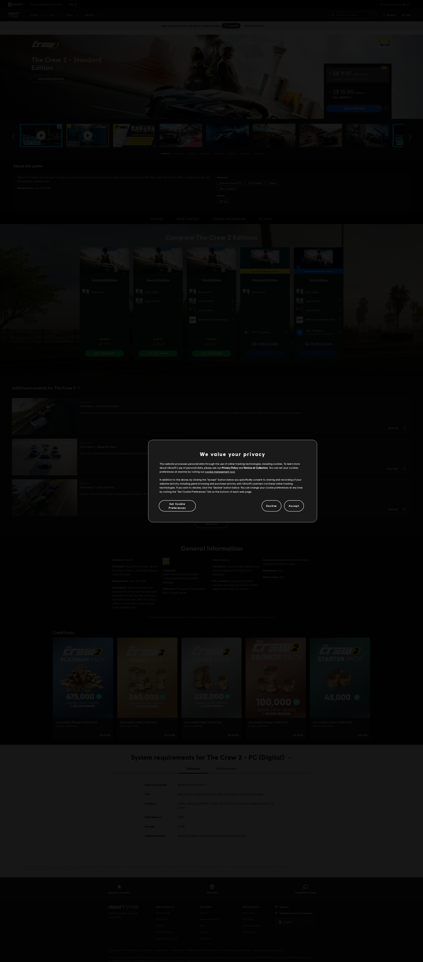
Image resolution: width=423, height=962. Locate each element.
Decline (271, 505)
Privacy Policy (230, 467)
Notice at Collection (256, 467)
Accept (294, 505)
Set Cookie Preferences (177, 505)
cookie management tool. (220, 471)
